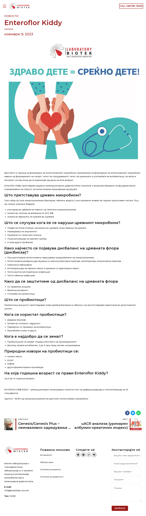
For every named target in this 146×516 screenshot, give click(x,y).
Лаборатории (46, 462)
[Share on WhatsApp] (138, 413)
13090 (12, 496)
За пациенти (46, 455)
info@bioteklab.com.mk (16, 490)
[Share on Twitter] (133, 413)
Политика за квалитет (50, 469)
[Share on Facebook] (127, 413)
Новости (11, 16)
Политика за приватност (52, 477)
